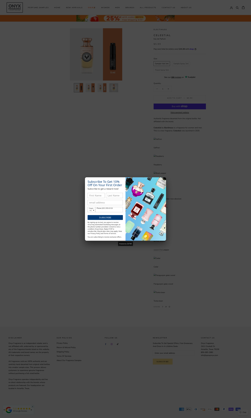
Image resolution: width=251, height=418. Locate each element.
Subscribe (105, 217)
